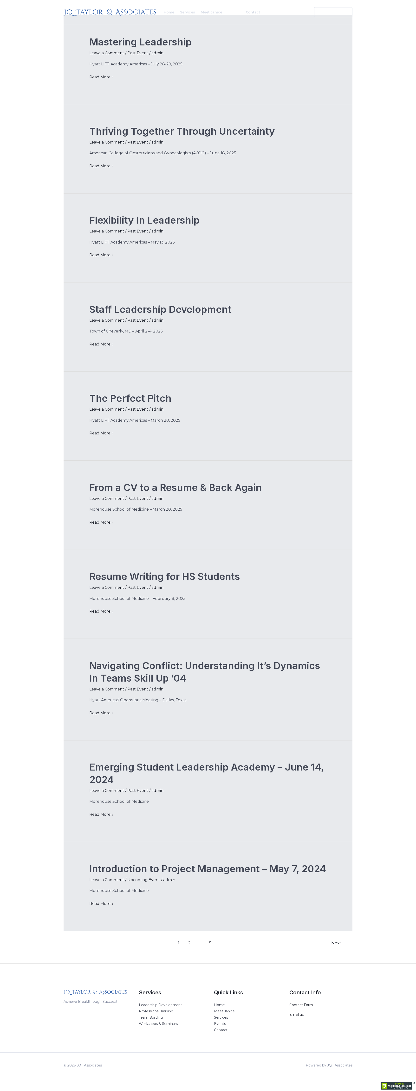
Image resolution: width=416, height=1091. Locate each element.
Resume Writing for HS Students (164, 576)
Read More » (101, 76)
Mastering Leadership (140, 42)
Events (234, 12)
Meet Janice (211, 12)
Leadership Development (160, 1005)
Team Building (151, 1017)
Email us (296, 1014)
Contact (253, 12)
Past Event (137, 53)
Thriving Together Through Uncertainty (182, 131)
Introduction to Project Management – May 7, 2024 (207, 869)
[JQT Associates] (110, 12)
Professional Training (156, 1011)
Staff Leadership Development (160, 309)
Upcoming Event (143, 880)
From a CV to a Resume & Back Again (175, 487)
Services (187, 12)
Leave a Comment (106, 53)
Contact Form (301, 1005)
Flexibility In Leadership (144, 220)
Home (169, 12)
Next (338, 942)
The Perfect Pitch (130, 398)
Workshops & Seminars (158, 1024)
